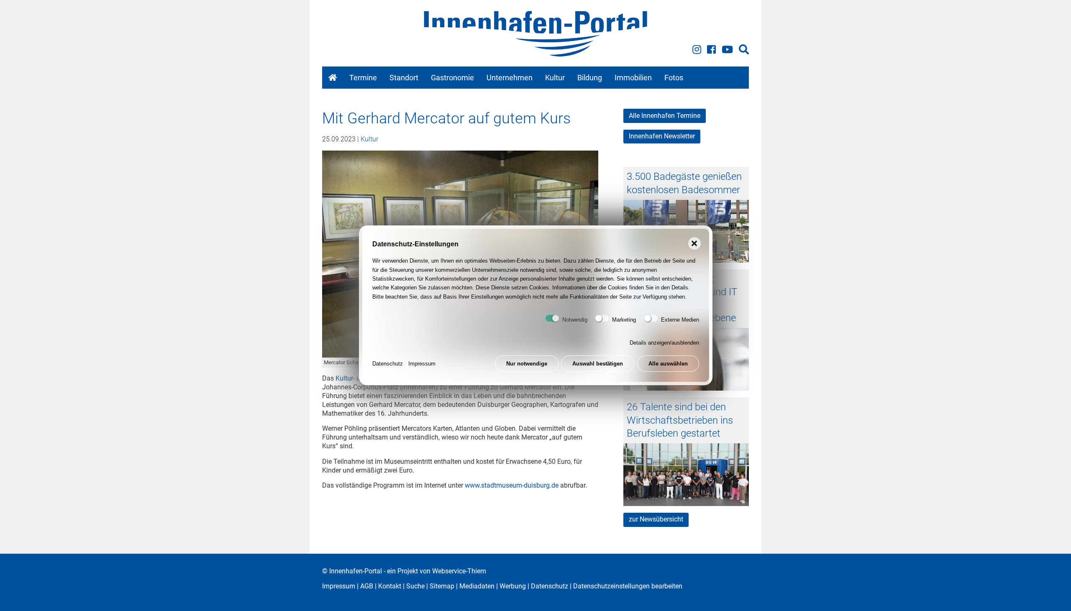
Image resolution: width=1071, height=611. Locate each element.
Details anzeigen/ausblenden (664, 343)
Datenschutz (387, 364)
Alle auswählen (668, 364)
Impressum (422, 364)
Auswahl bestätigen (597, 364)
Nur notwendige (526, 364)
